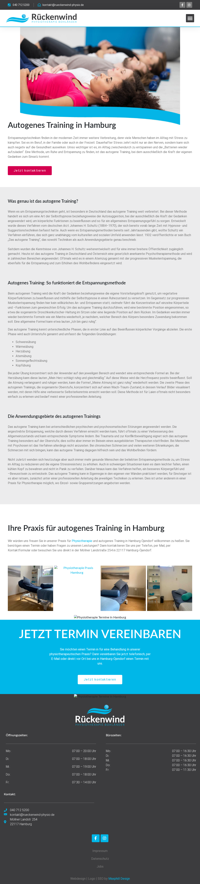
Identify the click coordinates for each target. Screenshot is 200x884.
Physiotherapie (82, 541)
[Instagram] (189, 5)
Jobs (100, 866)
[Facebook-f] (182, 5)
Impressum (100, 851)
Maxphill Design (119, 878)
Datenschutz (100, 859)
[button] (190, 18)
